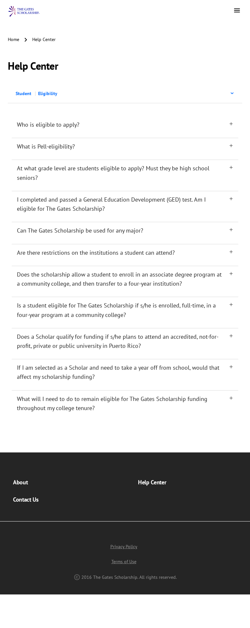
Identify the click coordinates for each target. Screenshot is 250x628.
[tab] (125, 124)
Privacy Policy (123, 547)
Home (13, 39)
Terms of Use (123, 561)
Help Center (152, 482)
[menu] (125, 94)
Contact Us (26, 499)
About (20, 482)
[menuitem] (124, 93)
